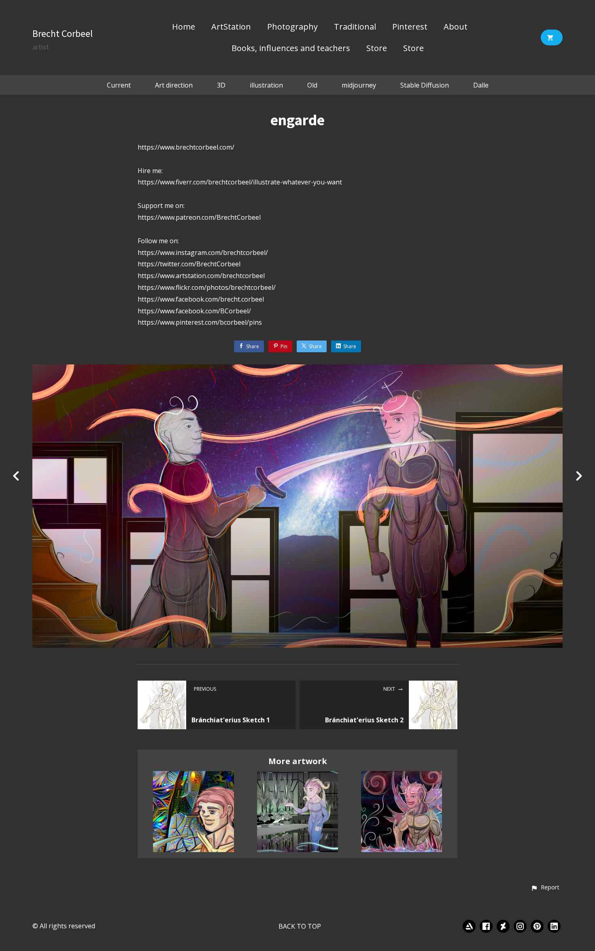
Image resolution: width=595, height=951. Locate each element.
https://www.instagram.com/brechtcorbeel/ (203, 252)
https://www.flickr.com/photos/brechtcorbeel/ (207, 287)
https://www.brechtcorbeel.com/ (186, 147)
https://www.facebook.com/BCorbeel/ (194, 310)
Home (183, 27)
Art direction (174, 85)
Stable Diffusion (424, 85)
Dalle (481, 85)
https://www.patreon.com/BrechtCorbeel (199, 217)
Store (376, 49)
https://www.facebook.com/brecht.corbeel (201, 299)
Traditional (355, 27)
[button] (545, 888)
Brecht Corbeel (62, 33)
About (456, 27)
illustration (266, 85)
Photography (292, 27)
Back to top (299, 926)
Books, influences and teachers (291, 49)
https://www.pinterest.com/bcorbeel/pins (200, 322)
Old (312, 85)
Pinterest (409, 27)
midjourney (359, 85)
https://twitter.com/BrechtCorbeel (189, 263)
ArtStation (231, 27)
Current (119, 85)
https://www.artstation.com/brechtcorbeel (201, 275)
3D (221, 85)
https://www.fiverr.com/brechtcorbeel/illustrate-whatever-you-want (240, 182)
